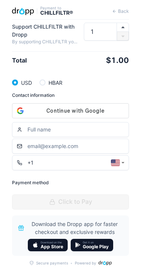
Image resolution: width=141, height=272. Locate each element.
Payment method (30, 182)
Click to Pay (75, 201)
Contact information (33, 95)
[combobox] (117, 162)
